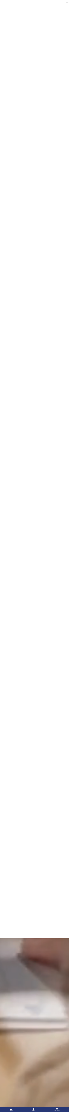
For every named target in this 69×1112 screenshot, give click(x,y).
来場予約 (11, 1110)
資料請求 (33, 1110)
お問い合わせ (56, 1110)
